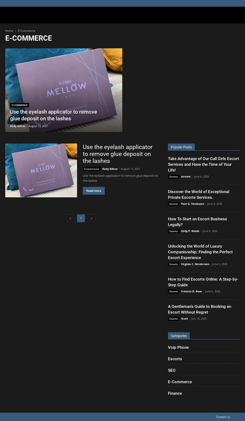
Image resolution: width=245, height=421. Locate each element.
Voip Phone (178, 347)
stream (186, 176)
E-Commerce (20, 105)
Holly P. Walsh (190, 231)
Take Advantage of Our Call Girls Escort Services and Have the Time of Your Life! (203, 164)
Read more (93, 191)
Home (9, 31)
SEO (172, 370)
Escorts (173, 176)
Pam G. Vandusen (192, 203)
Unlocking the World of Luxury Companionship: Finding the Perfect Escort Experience (200, 252)
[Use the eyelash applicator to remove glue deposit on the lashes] (63, 92)
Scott (184, 318)
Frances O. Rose (191, 291)
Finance (175, 393)
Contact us (223, 417)
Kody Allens (17, 126)
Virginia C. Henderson (195, 264)
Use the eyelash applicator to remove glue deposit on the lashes (117, 154)
